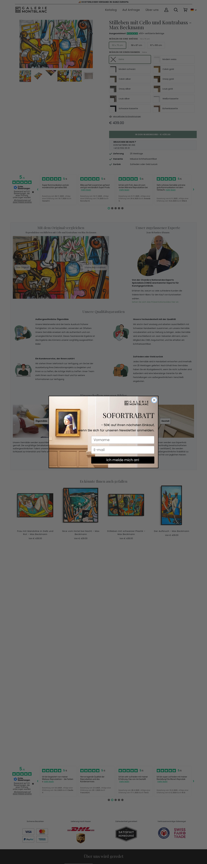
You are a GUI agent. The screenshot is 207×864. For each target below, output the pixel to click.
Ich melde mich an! (122, 460)
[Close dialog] (154, 400)
